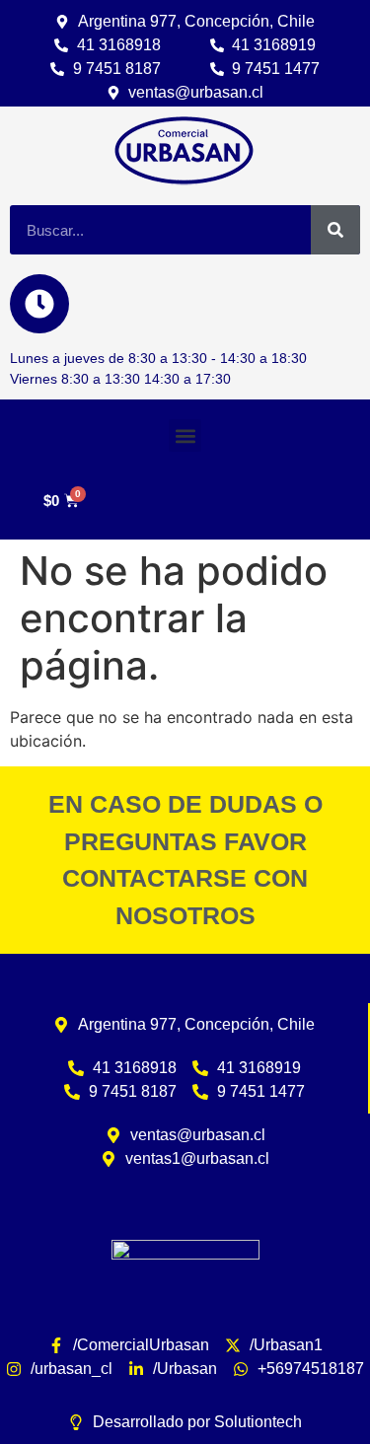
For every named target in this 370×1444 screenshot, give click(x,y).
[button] (185, 435)
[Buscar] (335, 229)
